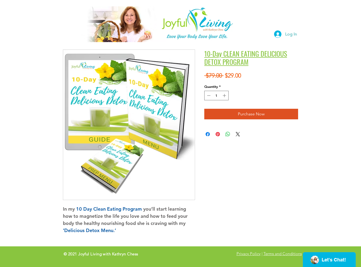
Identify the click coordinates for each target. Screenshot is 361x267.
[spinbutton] (216, 95)
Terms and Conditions (282, 253)
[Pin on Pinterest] (218, 134)
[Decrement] (208, 95)
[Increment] (225, 95)
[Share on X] (238, 134)
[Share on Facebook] (208, 134)
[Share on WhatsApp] (228, 134)
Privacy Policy (249, 253)
